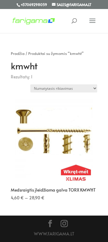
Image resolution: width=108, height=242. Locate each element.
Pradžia (18, 53)
